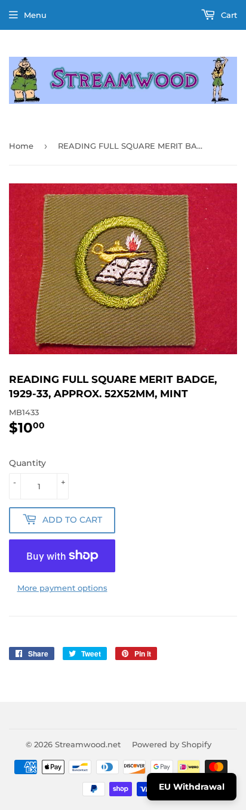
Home (21, 146)
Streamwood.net (88, 744)
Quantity (27, 463)
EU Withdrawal (192, 786)
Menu (35, 15)
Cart (228, 15)
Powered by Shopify (171, 744)
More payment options (62, 588)
